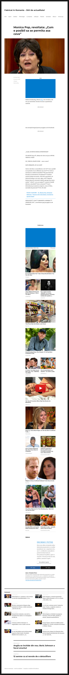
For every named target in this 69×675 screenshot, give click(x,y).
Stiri (5, 16)
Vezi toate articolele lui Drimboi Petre (33, 580)
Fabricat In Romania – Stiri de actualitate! (24, 10)
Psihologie (22, 16)
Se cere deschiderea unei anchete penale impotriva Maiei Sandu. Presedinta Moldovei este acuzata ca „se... (22, 633)
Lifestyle (36, 16)
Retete (42, 16)
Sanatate (48, 16)
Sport (9, 16)
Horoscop (60, 16)
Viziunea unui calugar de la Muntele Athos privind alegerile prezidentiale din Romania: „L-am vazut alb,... (53, 633)
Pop (42, 99)
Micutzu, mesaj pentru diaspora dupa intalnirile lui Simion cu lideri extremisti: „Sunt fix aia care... (22, 607)
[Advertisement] (41, 88)
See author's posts (44, 562)
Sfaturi (54, 16)
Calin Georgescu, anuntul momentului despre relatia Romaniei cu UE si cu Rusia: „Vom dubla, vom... (53, 598)
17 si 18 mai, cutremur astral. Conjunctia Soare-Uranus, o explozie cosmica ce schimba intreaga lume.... (53, 607)
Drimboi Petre (45, 542)
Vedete (15, 16)
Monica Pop (16, 83)
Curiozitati (29, 16)
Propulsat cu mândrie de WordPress (31, 668)
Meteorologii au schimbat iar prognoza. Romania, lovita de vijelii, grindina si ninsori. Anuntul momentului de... (52, 615)
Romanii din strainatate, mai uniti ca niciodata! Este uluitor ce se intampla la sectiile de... (21, 615)
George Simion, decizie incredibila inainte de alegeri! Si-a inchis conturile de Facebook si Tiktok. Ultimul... (54, 624)
